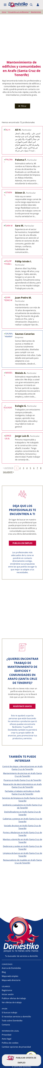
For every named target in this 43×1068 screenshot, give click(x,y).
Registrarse (7, 990)
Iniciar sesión (8, 994)
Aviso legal (6, 1038)
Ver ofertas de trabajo (12, 1002)
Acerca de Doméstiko (11, 968)
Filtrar (23, 106)
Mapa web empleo (10, 976)
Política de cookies (10, 1043)
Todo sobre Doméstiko (12, 1020)
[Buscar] (31, 4)
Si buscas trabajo (9, 1012)
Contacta (6, 1024)
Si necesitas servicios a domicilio (16, 1016)
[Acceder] (38, 4)
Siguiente (8, 472)
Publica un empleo (22, 543)
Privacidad (6, 1034)
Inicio (4, 12)
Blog (4, 972)
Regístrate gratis (22, 706)
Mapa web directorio (11, 980)
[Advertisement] (21, 37)
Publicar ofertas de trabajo (14, 998)
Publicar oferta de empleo (25, 1060)
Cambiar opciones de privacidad (16, 1047)
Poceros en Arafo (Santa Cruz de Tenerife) (22, 780)
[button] (5, 5)
